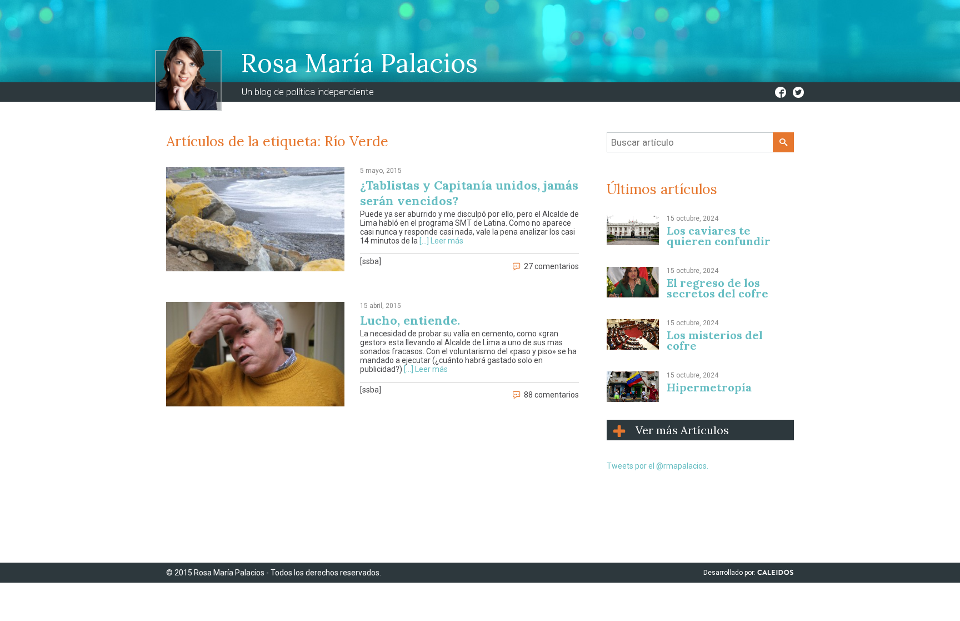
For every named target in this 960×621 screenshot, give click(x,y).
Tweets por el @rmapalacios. (657, 465)
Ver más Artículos (682, 430)
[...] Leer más (441, 240)
